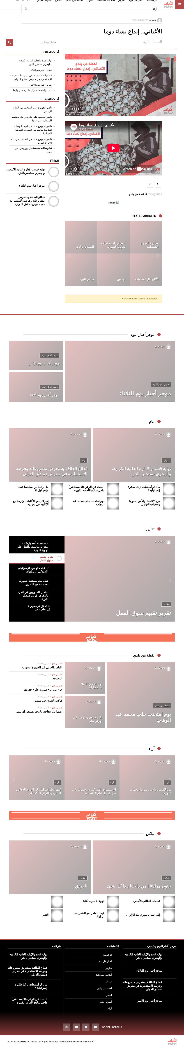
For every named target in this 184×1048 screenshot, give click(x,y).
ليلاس (166, 878)
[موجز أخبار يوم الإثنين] (36, 355)
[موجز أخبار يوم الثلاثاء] (53, 186)
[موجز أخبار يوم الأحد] (36, 387)
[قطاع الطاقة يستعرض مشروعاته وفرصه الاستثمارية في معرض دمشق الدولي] (53, 201)
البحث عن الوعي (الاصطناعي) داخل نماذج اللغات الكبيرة (86, 488)
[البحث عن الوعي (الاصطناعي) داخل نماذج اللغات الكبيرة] (113, 489)
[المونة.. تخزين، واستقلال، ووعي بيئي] (85, 712)
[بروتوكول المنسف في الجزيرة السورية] (113, 269)
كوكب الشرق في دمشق (48, 700)
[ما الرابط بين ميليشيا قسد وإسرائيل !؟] (57, 489)
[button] (157, 253)
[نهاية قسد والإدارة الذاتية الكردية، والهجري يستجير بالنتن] (53, 172)
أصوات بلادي (105, 1001)
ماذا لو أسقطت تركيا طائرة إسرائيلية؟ (32, 90)
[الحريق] (50, 867)
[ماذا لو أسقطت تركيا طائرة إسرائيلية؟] (169, 489)
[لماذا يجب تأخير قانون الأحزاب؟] (37, 777)
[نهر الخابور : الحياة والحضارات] (85, 678)
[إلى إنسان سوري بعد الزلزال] (169, 915)
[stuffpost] (92, 637)
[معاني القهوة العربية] (81, 269)
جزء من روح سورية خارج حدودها (43, 689)
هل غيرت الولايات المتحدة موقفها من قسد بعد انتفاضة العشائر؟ (33, 130)
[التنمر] (57, 915)
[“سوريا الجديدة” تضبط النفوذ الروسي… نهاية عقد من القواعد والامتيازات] (147, 777)
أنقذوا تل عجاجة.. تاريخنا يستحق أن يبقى (39, 711)
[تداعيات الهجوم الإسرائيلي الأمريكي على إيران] (120, 579)
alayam (152, 20)
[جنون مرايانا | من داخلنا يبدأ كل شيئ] (134, 867)
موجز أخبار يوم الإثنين (40, 84)
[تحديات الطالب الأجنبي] (169, 902)
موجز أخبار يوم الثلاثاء (40, 69)
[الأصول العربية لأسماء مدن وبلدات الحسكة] (146, 269)
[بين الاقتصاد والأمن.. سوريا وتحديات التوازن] (169, 503)
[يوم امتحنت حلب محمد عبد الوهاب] (113, 503)
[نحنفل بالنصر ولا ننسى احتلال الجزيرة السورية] (81, 237)
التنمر (45, 914)
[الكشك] (146, 237)
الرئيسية (107, 954)
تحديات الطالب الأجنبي (146, 901)
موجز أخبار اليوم (161, 384)
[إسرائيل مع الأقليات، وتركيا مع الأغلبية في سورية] (57, 503)
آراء (155, 9)
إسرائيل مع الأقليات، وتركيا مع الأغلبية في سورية (31, 502)
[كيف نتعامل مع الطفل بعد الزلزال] (113, 915)
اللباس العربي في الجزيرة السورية (42, 667)
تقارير (109, 968)
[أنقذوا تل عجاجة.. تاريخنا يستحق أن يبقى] (113, 237)
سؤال (166, 460)
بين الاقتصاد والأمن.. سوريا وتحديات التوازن (144, 502)
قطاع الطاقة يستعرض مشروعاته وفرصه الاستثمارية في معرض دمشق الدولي (27, 200)
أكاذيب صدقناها (104, 974)
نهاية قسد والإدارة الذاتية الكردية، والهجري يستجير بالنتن (25, 171)
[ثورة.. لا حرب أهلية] (113, 902)
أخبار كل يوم (105, 961)
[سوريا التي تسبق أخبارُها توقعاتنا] (92, 777)
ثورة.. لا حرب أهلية (93, 901)
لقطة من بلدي (136, 194)
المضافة (57, 678)
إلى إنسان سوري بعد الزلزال (143, 914)
